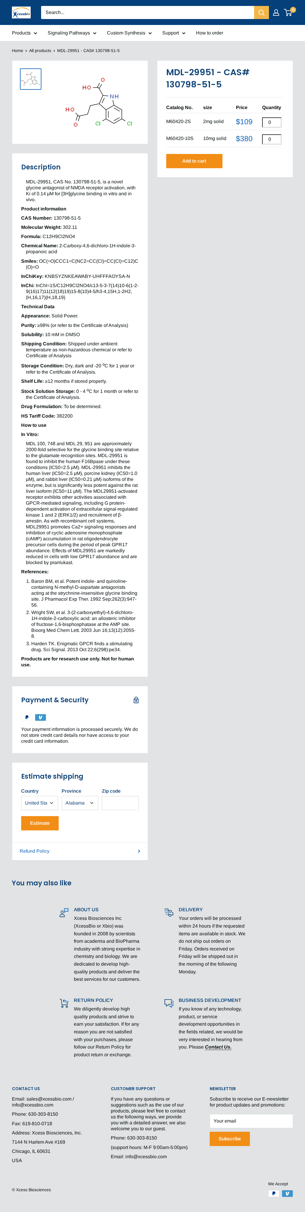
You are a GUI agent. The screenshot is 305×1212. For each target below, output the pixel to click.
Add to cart (194, 160)
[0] (288, 12)
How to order (209, 32)
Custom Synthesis (126, 32)
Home (17, 50)
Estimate (40, 823)
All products (40, 50)
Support (170, 32)
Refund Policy (34, 851)
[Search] (261, 12)
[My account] (276, 12)
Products (21, 32)
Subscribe (230, 1138)
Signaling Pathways (69, 32)
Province (71, 791)
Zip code (111, 791)
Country (30, 791)
